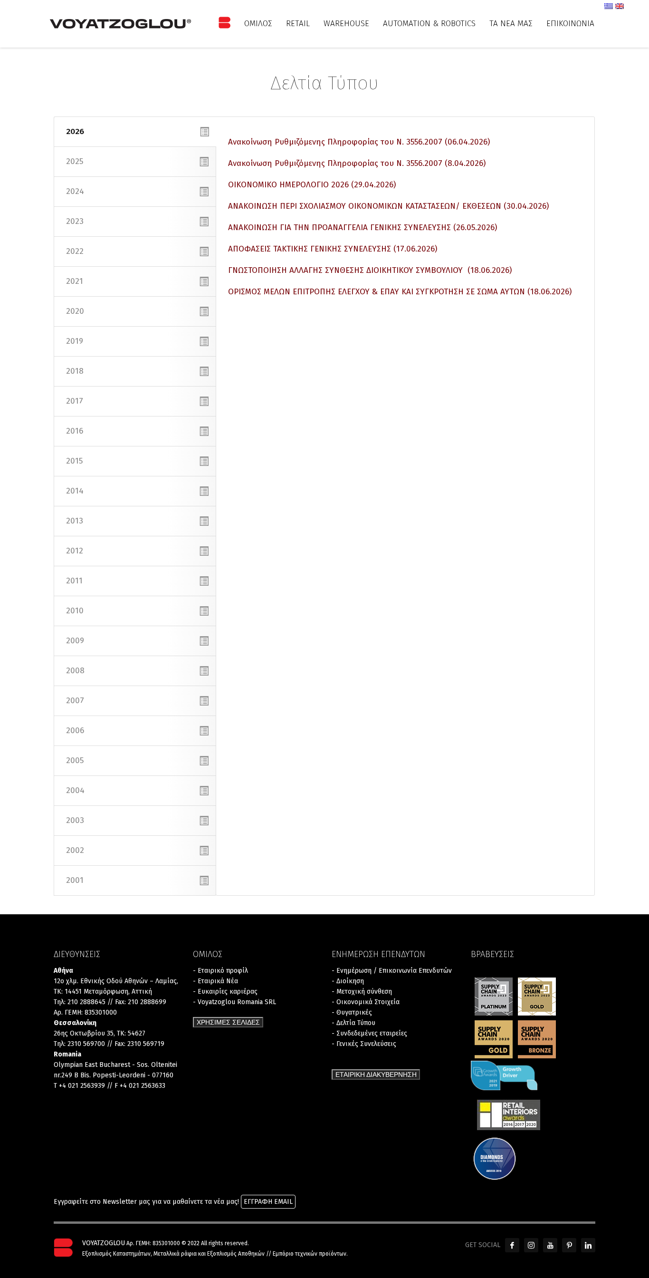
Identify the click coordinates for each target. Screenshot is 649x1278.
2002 (75, 850)
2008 (75, 671)
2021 (74, 281)
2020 (75, 311)
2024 (75, 191)
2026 (75, 131)
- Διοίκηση (348, 981)
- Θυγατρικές (352, 1012)
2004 (75, 790)
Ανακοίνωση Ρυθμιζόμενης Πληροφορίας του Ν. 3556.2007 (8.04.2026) (357, 163)
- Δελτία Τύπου (353, 1023)
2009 (75, 641)
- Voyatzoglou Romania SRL (234, 1002)
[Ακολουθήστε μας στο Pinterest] (569, 1245)
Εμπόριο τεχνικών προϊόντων (309, 1253)
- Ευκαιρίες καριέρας (225, 992)
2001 (75, 880)
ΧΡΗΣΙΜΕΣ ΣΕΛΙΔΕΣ (228, 1022)
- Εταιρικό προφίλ (220, 971)
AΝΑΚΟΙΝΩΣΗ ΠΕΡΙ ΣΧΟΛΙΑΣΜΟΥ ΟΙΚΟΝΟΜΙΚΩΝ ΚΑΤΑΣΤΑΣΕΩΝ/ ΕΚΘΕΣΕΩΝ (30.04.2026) (388, 206)
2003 (75, 820)
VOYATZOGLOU (103, 1243)
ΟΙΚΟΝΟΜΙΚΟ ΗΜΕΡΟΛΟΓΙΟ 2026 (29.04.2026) (312, 185)
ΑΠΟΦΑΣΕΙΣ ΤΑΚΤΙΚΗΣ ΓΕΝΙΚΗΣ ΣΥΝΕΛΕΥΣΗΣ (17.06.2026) (332, 249)
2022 (75, 251)
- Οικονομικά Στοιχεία (366, 1002)
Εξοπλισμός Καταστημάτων (116, 1253)
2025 (74, 161)
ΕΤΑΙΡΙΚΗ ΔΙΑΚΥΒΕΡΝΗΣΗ (376, 1074)
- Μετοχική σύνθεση (362, 992)
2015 (74, 461)
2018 (75, 371)
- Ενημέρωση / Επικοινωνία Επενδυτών (392, 971)
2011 (74, 581)
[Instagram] (531, 1245)
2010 (75, 611)
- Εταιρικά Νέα (215, 981)
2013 (74, 521)
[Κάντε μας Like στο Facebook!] (512, 1245)
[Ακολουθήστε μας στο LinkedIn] (588, 1245)
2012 (74, 551)
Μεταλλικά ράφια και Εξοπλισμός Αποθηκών (209, 1253)
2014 (75, 491)
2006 (75, 731)
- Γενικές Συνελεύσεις (364, 1044)
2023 (75, 221)
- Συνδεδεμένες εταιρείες (369, 1033)
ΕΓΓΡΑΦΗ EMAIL (268, 1202)
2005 (75, 760)
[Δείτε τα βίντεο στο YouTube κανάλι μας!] (550, 1245)
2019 (74, 341)
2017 (74, 401)
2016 (74, 431)
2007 (75, 701)
